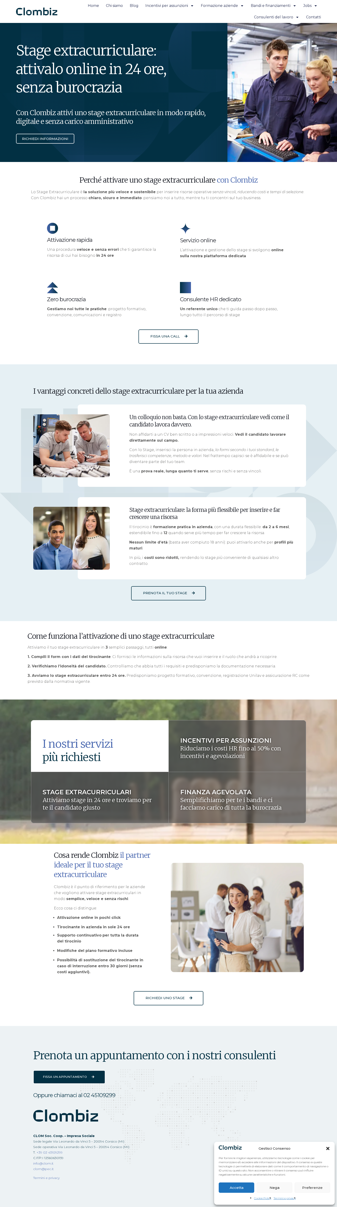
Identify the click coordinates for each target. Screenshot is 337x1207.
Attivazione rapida (69, 240)
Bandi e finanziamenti (270, 5)
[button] (328, 1148)
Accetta (236, 1187)
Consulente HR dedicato (210, 299)
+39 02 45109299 (49, 1152)
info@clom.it (43, 1163)
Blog (134, 5)
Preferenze (312, 1187)
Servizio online (198, 240)
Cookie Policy (262, 1198)
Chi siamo (114, 5)
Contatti (313, 17)
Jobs (307, 5)
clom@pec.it (43, 1169)
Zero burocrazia (66, 299)
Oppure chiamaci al (74, 1095)
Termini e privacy (284, 1198)
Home (93, 5)
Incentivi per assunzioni (166, 5)
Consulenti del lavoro (273, 17)
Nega (274, 1187)
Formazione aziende (219, 5)
